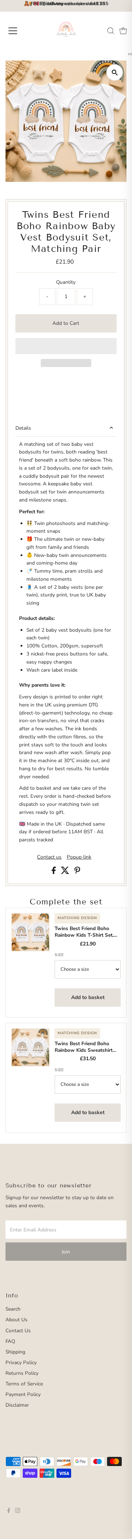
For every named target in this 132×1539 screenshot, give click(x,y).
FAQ (10, 1341)
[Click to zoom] (114, 72)
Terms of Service (24, 1383)
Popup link (79, 857)
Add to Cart (65, 323)
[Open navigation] (18, 31)
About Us (16, 1319)
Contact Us (18, 1330)
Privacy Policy (21, 1362)
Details (23, 428)
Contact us (49, 857)
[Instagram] (17, 1511)
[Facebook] (9, 1511)
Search (13, 1308)
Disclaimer (17, 1405)
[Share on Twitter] (66, 872)
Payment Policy (23, 1394)
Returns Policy (22, 1373)
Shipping (15, 1351)
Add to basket (87, 997)
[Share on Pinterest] (77, 872)
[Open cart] (123, 30)
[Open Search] (110, 30)
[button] (66, 346)
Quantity (66, 282)
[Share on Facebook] (54, 872)
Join (66, 1251)
